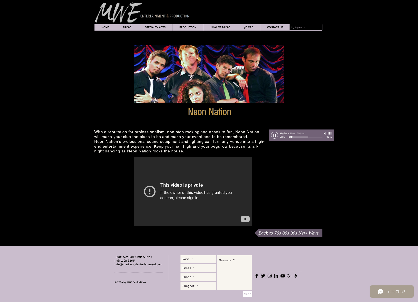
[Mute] (325, 133)
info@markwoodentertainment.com (138, 264)
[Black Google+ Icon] (289, 276)
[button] (127, 27)
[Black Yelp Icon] (295, 276)
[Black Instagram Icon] (269, 276)
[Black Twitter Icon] (263, 276)
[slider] (330, 133)
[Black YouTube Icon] (282, 276)
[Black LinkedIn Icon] (276, 276)
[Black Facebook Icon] (256, 276)
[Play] (274, 135)
